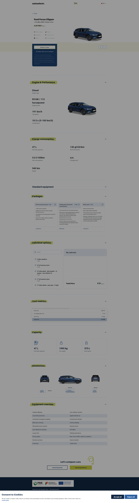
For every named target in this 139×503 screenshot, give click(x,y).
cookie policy (5, 500)
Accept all (118, 497)
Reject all (131, 497)
